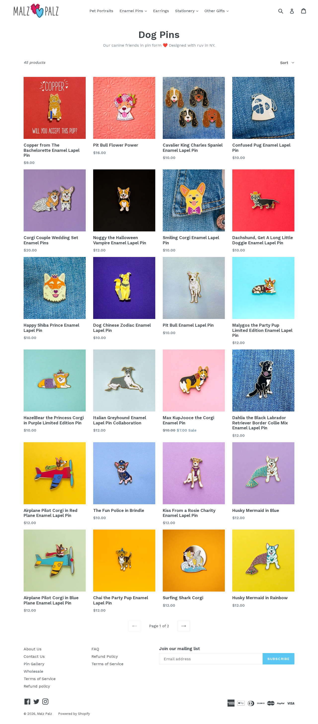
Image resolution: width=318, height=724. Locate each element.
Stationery (188, 10)
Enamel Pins (134, 10)
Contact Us (34, 656)
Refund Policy (104, 656)
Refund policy (37, 686)
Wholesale (33, 671)
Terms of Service (40, 678)
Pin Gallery (34, 663)
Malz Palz (44, 714)
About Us (32, 649)
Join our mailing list (179, 648)
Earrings (161, 10)
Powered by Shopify (74, 714)
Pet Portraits (101, 10)
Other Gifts (217, 10)
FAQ (95, 649)
